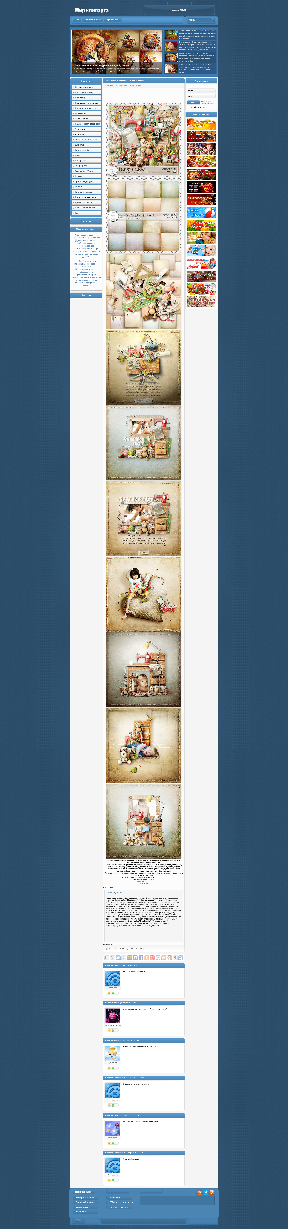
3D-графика (81, 166)
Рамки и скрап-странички (87, 124)
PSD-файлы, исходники (121, 1202)
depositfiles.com (143, 881)
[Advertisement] (157, 94)
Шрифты (79, 145)
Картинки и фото (83, 150)
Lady (112, 85)
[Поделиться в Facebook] (141, 957)
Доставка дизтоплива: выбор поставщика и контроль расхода (86, 246)
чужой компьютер (198, 107)
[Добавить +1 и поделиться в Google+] (152, 957)
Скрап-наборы (83, 1207)
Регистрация (206, 101)
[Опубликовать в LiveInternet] (106, 957)
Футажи (78, 187)
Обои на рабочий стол (86, 139)
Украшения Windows (85, 171)
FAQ (77, 213)
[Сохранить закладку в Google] (169, 957)
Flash (77, 155)
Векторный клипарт (85, 1197)
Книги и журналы (83, 192)
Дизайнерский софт (84, 202)
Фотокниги (81, 1211)
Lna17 (116, 965)
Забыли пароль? (208, 103)
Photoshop (115, 1197)
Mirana (117, 1040)
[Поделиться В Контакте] (135, 957)
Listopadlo (118, 1078)
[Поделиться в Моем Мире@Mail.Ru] (129, 957)
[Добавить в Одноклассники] (146, 957)
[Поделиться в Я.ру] (124, 957)
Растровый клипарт (84, 92)
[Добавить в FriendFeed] (180, 957)
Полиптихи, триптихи (85, 108)
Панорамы (80, 160)
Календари (80, 113)
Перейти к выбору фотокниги (139, 71)
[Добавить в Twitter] (118, 957)
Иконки (78, 176)
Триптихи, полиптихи (120, 1207)
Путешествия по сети (85, 208)
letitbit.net (144, 884)
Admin (116, 1003)
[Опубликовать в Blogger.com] (163, 957)
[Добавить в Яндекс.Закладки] (175, 957)
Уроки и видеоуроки (85, 181)
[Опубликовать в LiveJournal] (112, 957)
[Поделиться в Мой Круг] (158, 957)
